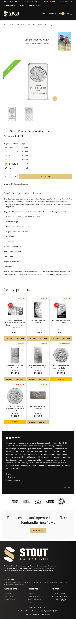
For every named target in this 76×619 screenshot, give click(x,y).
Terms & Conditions (10, 599)
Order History (8, 602)
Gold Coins (7, 582)
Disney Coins (63, 582)
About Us (31, 593)
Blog (29, 602)
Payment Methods (34, 596)
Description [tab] (9, 193)
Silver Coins (16, 582)
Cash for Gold (19, 585)
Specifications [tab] (23, 193)
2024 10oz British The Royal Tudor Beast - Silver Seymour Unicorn (15, 408)
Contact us (44, 43)
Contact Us (38, 530)
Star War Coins (37, 582)
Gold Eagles (26, 582)
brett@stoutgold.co (61, 596)
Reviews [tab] (37, 193)
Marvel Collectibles (51, 582)
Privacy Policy (8, 596)
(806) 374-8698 (11, 5)
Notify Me (61, 379)
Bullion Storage (8, 585)
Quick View (9, 338)
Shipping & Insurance (35, 599)
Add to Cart (46, 176)
